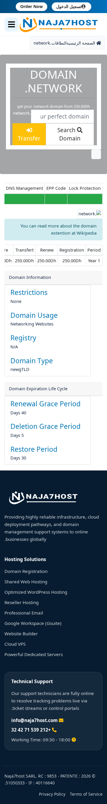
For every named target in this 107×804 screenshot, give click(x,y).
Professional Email (23, 613)
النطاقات (59, 43)
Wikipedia (87, 233)
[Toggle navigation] (11, 24)
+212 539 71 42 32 (31, 730)
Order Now (31, 6)
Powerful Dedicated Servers (33, 654)
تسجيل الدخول (68, 6)
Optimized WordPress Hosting (35, 592)
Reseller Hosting (21, 602)
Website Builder (21, 633)
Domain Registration (26, 571)
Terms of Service (86, 794)
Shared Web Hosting (25, 582)
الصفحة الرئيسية (81, 43)
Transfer (29, 138)
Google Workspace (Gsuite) (33, 623)
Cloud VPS (15, 644)
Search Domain (69, 134)
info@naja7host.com (34, 720)
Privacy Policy (52, 794)
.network (42, 43)
